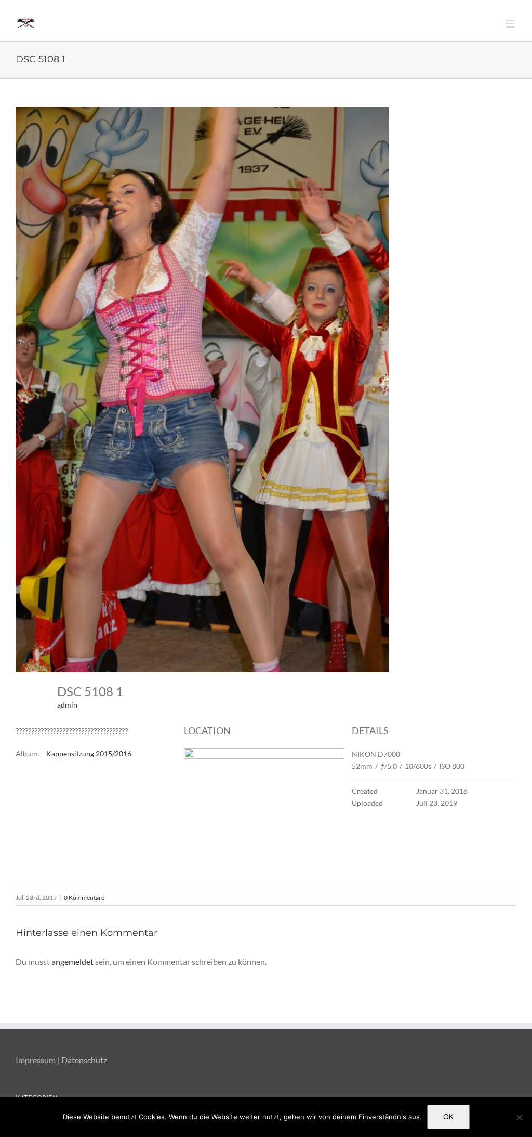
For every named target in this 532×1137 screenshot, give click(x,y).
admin (67, 704)
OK (448, 1117)
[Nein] (519, 1117)
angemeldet (72, 961)
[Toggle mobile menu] (511, 23)
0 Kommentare (84, 897)
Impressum (36, 1060)
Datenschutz (84, 1060)
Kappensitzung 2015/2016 (88, 753)
